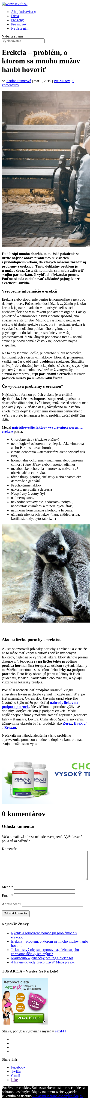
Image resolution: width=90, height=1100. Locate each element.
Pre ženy (17, 20)
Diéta (15, 16)
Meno (7, 887)
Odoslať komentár (16, 913)
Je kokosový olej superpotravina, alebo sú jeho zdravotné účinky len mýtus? (45, 952)
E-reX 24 (80, 723)
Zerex (67, 723)
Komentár (9, 849)
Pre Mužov (62, 81)
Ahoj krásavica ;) (23, 12)
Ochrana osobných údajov (64, 1096)
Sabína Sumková (18, 81)
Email (7, 895)
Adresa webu (11, 904)
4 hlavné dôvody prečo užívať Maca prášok (43, 962)
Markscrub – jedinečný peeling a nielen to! (42, 958)
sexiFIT (60, 1031)
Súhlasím (38, 1096)
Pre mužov (19, 24)
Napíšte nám (20, 28)
